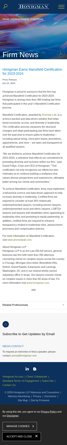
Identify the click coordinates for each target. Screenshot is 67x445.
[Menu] (61, 7)
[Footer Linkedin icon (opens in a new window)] (27, 369)
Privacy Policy (49, 411)
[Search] (5, 6)
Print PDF (61, 53)
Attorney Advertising (19, 396)
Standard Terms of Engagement (20, 380)
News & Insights (20, 19)
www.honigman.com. (38, 282)
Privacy (37, 396)
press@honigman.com (24, 355)
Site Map (23, 400)
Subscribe (48, 380)
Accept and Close (19, 436)
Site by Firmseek (40, 400)
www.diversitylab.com (19, 239)
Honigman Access (13, 376)
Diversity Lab (49, 114)
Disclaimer (50, 396)
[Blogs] (34, 369)
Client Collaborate (36, 376)
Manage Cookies (18, 426)
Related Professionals (15, 304)
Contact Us (9, 385)
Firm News (37, 19)
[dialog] (33, 425)
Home (5, 19)
